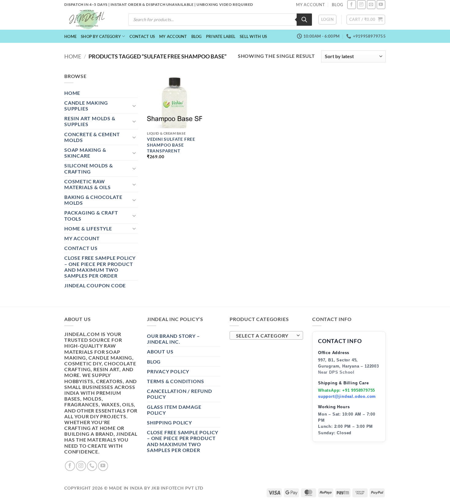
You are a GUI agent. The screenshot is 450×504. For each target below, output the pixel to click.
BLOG (337, 4)
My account (173, 36)
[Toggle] (134, 105)
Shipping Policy (169, 422)
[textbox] (265, 335)
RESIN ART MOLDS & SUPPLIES (89, 121)
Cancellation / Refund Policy (179, 394)
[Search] (304, 19)
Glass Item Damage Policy (174, 410)
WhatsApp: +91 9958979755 (346, 390)
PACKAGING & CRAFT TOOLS (91, 215)
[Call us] (92, 466)
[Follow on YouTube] (381, 4)
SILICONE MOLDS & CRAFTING (88, 168)
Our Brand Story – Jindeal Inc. (173, 339)
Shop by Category (101, 36)
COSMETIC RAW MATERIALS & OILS (87, 184)
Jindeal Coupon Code (95, 285)
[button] (327, 19)
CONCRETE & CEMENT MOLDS (92, 137)
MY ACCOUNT (310, 4)
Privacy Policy (168, 371)
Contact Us (142, 36)
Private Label (220, 36)
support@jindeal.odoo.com (347, 396)
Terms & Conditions (175, 381)
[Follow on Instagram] (361, 4)
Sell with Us (253, 36)
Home (70, 36)
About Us (160, 351)
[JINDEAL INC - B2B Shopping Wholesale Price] (89, 19)
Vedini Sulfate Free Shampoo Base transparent (171, 144)
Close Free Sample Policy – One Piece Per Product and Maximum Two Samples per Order (100, 266)
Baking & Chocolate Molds (93, 200)
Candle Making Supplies (86, 105)
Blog (196, 36)
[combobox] (266, 335)
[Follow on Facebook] (351, 4)
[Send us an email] (371, 4)
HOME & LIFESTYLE (88, 228)
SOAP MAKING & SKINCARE (85, 153)
